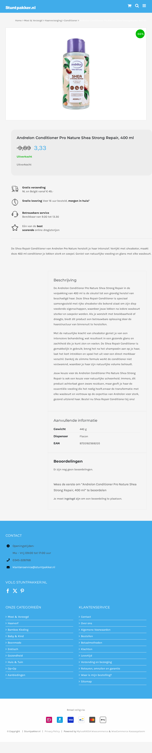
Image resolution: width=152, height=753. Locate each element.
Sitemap (86, 681)
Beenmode (14, 642)
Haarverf (13, 623)
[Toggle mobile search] (137, 6)
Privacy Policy (52, 731)
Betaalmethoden (91, 642)
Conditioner (70, 20)
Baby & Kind (16, 636)
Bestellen (87, 636)
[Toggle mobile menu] (144, 6)
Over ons (86, 623)
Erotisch (13, 649)
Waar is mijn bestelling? (96, 675)
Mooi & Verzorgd (33, 20)
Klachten (86, 649)
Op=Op (12, 668)
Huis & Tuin (15, 662)
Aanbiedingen (16, 675)
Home (18, 20)
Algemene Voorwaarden (95, 629)
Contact (86, 616)
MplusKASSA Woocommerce (92, 731)
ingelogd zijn (72, 498)
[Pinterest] (22, 591)
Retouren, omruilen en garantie (100, 668)
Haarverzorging (53, 20)
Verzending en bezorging (96, 662)
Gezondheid (15, 655)
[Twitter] (15, 591)
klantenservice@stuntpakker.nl (34, 567)
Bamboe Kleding (18, 629)
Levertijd (86, 655)
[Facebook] (8, 591)
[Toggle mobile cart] (129, 6)
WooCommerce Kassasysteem (128, 731)
